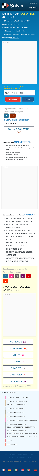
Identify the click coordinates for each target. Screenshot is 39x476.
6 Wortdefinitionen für (16, 27)
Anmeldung (33, 3)
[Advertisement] (19, 63)
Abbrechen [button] (13, 99)
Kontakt (10, 457)
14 (13, 115)
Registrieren (33, 7)
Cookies (12, 454)
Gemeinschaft (22, 454)
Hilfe (31, 454)
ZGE (5, 454)
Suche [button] (27, 99)
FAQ (29, 457)
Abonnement (20, 457)
